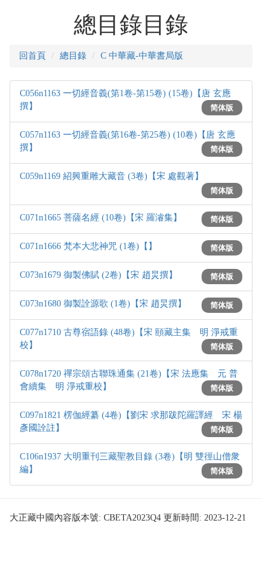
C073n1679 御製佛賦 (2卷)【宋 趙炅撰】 (98, 275)
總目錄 (73, 56)
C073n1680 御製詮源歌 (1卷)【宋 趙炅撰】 (103, 303)
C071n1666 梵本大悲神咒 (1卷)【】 (88, 246)
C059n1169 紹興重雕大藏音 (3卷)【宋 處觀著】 (111, 176)
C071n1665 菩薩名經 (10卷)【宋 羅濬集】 (101, 217)
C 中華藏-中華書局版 (141, 56)
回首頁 (32, 56)
